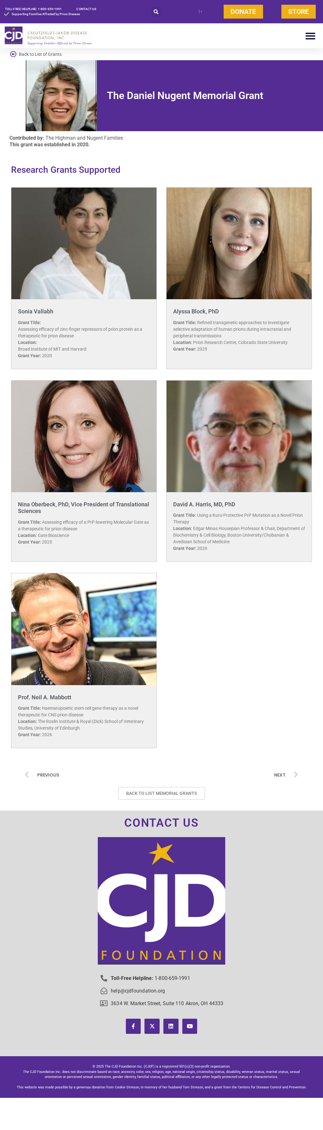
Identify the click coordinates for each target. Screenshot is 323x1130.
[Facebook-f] (133, 1026)
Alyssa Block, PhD (196, 311)
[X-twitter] (152, 1026)
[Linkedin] (171, 1026)
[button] (156, 12)
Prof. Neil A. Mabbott (44, 697)
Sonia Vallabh (35, 311)
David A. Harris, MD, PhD (204, 504)
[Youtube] (189, 1026)
